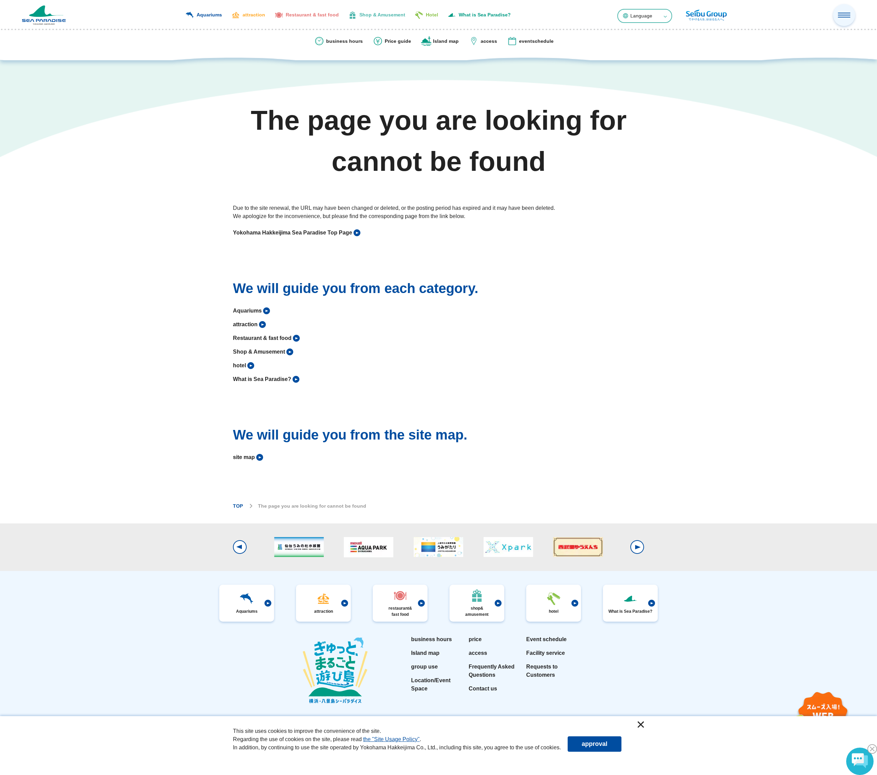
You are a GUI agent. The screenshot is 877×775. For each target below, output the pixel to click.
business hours (431, 639)
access (478, 653)
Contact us (483, 688)
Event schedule (546, 639)
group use (424, 667)
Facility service (545, 653)
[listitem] (296, 233)
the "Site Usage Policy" (391, 739)
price (475, 639)
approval (594, 743)
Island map (425, 653)
